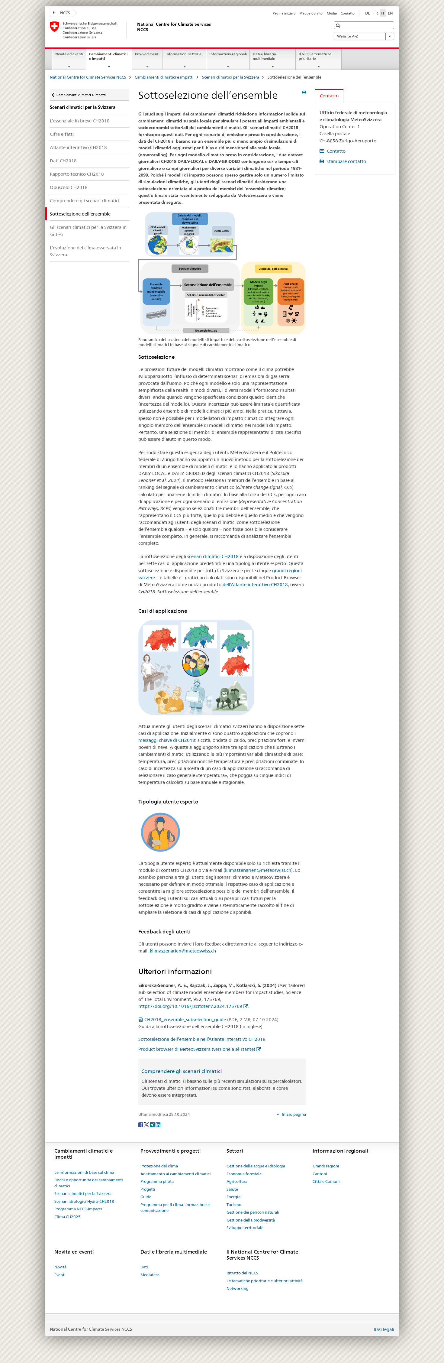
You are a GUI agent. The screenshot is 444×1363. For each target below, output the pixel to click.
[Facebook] (141, 1124)
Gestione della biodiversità (251, 1220)
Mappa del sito (311, 13)
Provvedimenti (147, 54)
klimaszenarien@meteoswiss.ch (258, 870)
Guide (145, 1196)
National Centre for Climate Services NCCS (88, 77)
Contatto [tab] (329, 96)
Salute (232, 1189)
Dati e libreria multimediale (264, 56)
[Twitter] (147, 1124)
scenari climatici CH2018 (213, 556)
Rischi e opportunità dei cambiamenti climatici (88, 1182)
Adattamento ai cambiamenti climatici (175, 1173)
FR (375, 13)
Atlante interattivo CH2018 (78, 147)
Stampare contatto (345, 161)
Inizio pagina (293, 1114)
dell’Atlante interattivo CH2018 (255, 584)
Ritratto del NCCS (242, 1273)
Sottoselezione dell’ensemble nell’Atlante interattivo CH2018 (201, 1039)
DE (367, 13)
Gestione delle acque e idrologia (256, 1165)
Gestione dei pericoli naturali (253, 1212)
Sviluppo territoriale (245, 1227)
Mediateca (149, 1274)
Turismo (234, 1204)
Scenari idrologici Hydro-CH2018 (84, 1201)
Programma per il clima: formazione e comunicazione (175, 1207)
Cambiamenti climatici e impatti (108, 58)
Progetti (147, 1189)
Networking (238, 1288)
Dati (144, 1266)
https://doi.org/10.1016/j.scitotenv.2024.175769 (190, 1006)
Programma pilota (157, 1181)
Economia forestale (244, 1173)
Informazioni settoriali (184, 54)
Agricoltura (237, 1181)
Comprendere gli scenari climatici (84, 200)
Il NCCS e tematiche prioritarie (315, 56)
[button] (339, 25)
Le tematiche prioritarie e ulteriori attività (265, 1280)
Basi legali (384, 1329)
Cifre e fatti (62, 134)
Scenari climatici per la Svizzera (230, 77)
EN (390, 13)
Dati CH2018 (63, 161)
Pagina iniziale (284, 13)
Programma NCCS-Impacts (78, 1208)
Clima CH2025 (67, 1216)
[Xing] (153, 1124)
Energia (233, 1196)
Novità (60, 1266)
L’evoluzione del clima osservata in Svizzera (85, 251)
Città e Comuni (326, 1181)
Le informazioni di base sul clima (84, 1172)
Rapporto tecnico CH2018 (77, 174)
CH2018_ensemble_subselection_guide (211, 1019)
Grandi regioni (326, 1165)
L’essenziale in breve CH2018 (80, 121)
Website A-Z (347, 36)
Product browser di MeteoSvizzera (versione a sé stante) (196, 1049)
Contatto (348, 13)
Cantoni (320, 1173)
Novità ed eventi (69, 54)
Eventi (60, 1274)
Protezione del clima (159, 1165)
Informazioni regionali (228, 54)
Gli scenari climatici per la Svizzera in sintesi (88, 230)
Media (332, 13)
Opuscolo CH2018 (69, 187)
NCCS (64, 12)
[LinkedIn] (158, 1124)
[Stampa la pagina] (304, 92)
